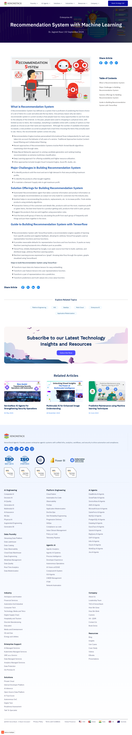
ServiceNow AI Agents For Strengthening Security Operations (20, 407)
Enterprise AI (66, 17)
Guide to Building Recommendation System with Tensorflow (112, 103)
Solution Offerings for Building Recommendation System (110, 96)
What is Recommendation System (111, 83)
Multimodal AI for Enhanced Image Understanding (63, 407)
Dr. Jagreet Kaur (56, 31)
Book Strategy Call (118, 3)
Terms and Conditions (53, 722)
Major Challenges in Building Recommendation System (109, 88)
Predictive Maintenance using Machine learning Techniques (107, 407)
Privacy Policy (38, 722)
